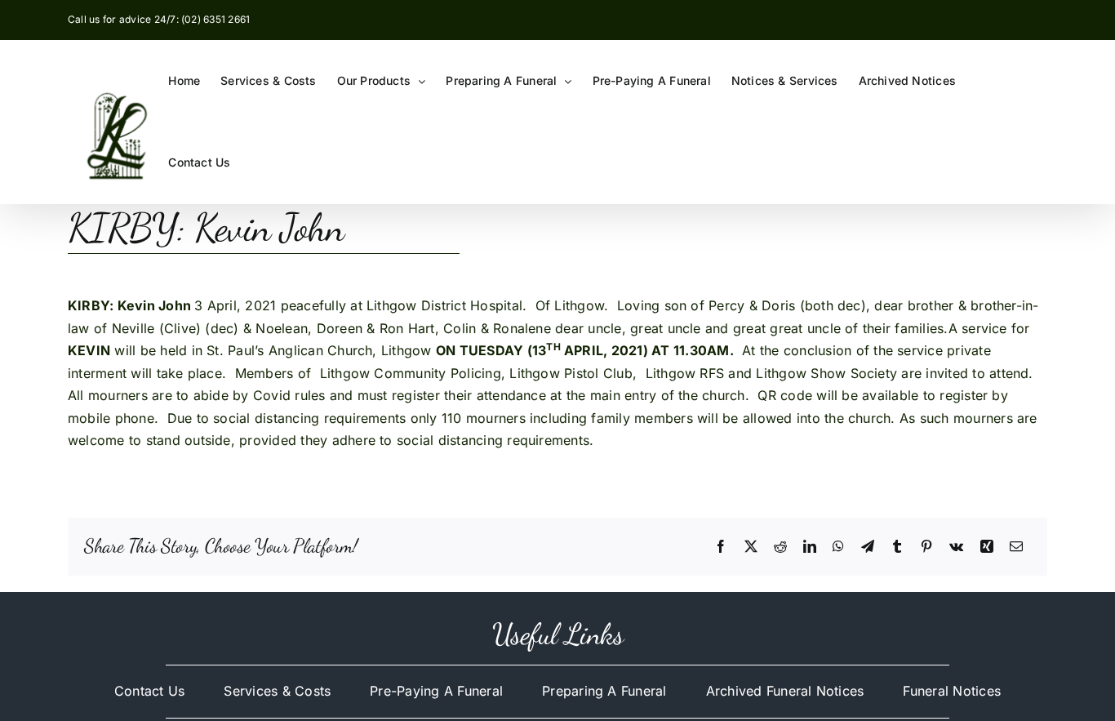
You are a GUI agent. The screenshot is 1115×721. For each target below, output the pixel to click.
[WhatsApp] (838, 547)
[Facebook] (720, 547)
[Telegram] (867, 547)
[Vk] (956, 547)
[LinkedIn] (809, 547)
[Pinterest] (926, 547)
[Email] (1016, 547)
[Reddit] (780, 547)
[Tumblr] (897, 547)
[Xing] (987, 547)
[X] (751, 547)
